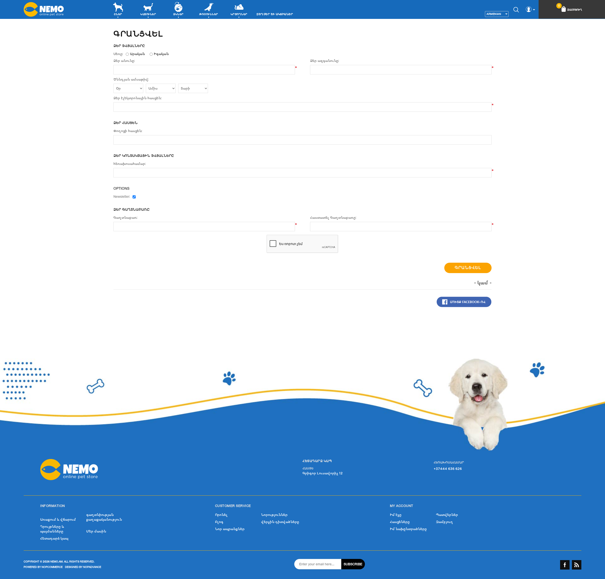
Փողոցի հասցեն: (128, 131)
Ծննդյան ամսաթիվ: (131, 79)
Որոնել (221, 515)
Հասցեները (400, 522)
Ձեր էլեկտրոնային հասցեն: (137, 98)
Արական (137, 54)
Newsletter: (121, 196)
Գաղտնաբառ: (125, 217)
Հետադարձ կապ (54, 538)
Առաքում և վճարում (58, 519)
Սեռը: (118, 54)
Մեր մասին (96, 531)
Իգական (161, 54)
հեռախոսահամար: (129, 164)
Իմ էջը (396, 515)
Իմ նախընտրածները (408, 529)
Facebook (565, 565)
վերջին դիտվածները (280, 522)
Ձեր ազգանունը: (324, 61)
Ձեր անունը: (124, 61)
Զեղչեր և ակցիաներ (274, 14)
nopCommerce (52, 567)
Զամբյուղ (444, 522)
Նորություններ (274, 515)
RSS (576, 565)
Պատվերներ (447, 515)
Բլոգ (219, 522)
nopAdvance (92, 567)
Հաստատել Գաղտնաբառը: (333, 217)
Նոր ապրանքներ (230, 529)
